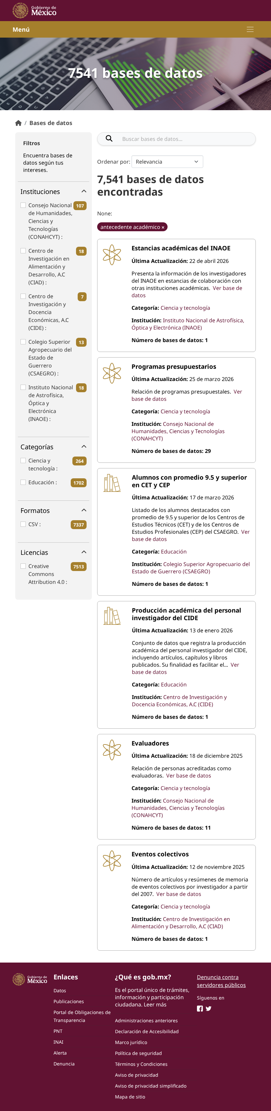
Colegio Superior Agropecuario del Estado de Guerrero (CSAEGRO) (50, 357)
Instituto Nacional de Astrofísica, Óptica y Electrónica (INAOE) (50, 403)
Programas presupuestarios (174, 366)
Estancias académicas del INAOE (181, 248)
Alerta (60, 1053)
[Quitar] (163, 227)
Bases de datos (50, 123)
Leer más (155, 1004)
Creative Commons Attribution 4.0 (47, 574)
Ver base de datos (188, 775)
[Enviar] (109, 138)
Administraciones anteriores (146, 1020)
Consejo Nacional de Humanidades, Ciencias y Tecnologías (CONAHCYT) (50, 221)
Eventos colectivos (160, 854)
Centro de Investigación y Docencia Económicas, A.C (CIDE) (48, 312)
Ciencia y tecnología (42, 464)
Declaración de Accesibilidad (147, 1031)
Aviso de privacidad (136, 1075)
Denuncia (64, 1064)
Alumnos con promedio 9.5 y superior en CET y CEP (189, 481)
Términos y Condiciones (141, 1064)
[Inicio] (18, 123)
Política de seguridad (138, 1053)
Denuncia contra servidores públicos (221, 981)
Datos (60, 990)
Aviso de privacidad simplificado (150, 1086)
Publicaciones (69, 1001)
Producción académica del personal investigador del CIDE (186, 613)
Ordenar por (113, 161)
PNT (58, 1031)
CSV (33, 524)
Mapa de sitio (130, 1097)
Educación (42, 482)
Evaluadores (150, 743)
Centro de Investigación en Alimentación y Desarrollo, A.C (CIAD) (48, 266)
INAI (58, 1042)
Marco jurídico (131, 1042)
